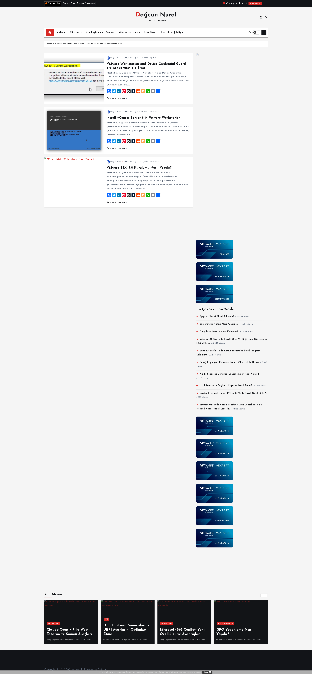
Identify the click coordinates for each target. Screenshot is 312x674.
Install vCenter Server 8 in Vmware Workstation (143, 117)
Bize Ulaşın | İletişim (172, 32)
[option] (71, 622)
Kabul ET (207, 672)
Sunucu (110, 32)
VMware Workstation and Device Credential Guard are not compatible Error (88, 44)
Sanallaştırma (93, 32)
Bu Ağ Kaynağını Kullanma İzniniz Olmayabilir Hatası (229, 362)
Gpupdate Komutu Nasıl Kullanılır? (219, 332)
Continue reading (116, 98)
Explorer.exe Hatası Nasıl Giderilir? (219, 324)
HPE (50, 619)
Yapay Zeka (110, 623)
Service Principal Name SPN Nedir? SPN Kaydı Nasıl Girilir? (233, 393)
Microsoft (75, 32)
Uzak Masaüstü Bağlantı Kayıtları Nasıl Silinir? (226, 385)
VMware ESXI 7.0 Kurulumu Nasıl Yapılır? (139, 167)
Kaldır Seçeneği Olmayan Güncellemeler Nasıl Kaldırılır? (231, 374)
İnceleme (60, 32)
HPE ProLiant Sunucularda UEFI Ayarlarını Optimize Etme (69, 630)
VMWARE (128, 58)
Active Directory (168, 623)
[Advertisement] (232, 568)
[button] (262, 595)
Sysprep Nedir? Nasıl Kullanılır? (217, 316)
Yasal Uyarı (149, 32)
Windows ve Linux (128, 32)
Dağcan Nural (115, 58)
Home (49, 44)
